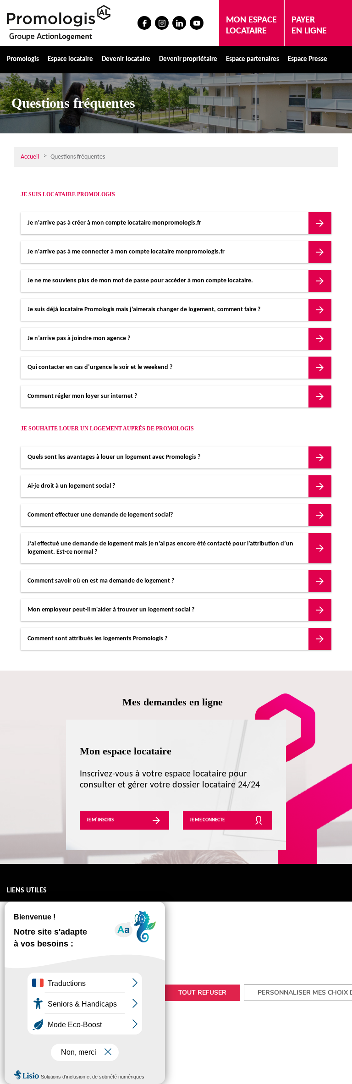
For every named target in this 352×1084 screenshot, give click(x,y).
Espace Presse (307, 59)
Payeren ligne (309, 26)
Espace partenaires (252, 59)
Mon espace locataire (251, 26)
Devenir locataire (126, 59)
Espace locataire (70, 59)
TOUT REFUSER (202, 992)
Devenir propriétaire (188, 59)
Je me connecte (207, 820)
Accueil (30, 157)
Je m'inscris (100, 820)
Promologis (23, 59)
